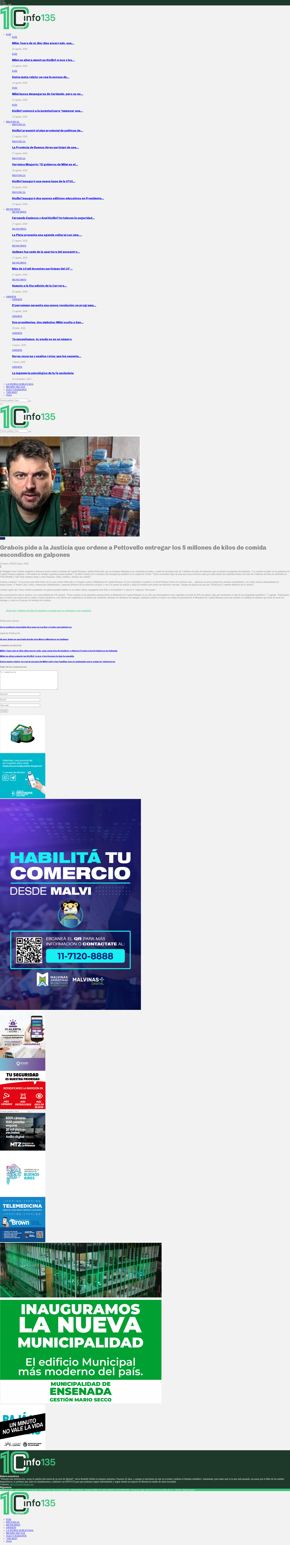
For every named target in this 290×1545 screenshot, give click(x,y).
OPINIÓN (11, 296)
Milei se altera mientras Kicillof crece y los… (43, 60)
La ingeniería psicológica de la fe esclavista (43, 373)
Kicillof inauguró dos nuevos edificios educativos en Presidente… (58, 198)
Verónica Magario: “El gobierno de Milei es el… (45, 164)
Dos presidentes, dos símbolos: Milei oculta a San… (48, 322)
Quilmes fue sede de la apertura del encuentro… (46, 252)
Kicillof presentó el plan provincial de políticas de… (47, 130)
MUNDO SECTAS (15, 387)
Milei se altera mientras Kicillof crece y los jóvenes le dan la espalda (37, 656)
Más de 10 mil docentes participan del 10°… (42, 268)
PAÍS (8, 34)
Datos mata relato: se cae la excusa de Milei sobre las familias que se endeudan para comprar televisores (57, 661)
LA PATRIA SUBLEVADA (20, 384)
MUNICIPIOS (13, 209)
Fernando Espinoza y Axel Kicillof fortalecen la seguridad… (53, 218)
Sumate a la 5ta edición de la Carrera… (39, 285)
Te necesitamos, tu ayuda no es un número (42, 339)
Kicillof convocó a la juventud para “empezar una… (47, 111)
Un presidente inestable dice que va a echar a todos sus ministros (36, 627)
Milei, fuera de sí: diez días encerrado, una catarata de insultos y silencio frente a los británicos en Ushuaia (58, 650)
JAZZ (9, 395)
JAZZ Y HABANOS (16, 389)
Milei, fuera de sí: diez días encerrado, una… (43, 43)
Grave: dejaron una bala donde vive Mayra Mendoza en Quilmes (34, 639)
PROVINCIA (12, 122)
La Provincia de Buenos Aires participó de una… (45, 147)
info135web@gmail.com (22, 1484)
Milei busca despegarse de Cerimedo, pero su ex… (47, 94)
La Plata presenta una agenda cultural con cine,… (47, 235)
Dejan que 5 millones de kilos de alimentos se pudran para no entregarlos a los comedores (48, 610)
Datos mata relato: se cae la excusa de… (40, 77)
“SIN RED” (12, 392)
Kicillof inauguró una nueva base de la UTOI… (43, 181)
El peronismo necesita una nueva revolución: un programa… (54, 305)
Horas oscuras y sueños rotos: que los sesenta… (46, 356)
